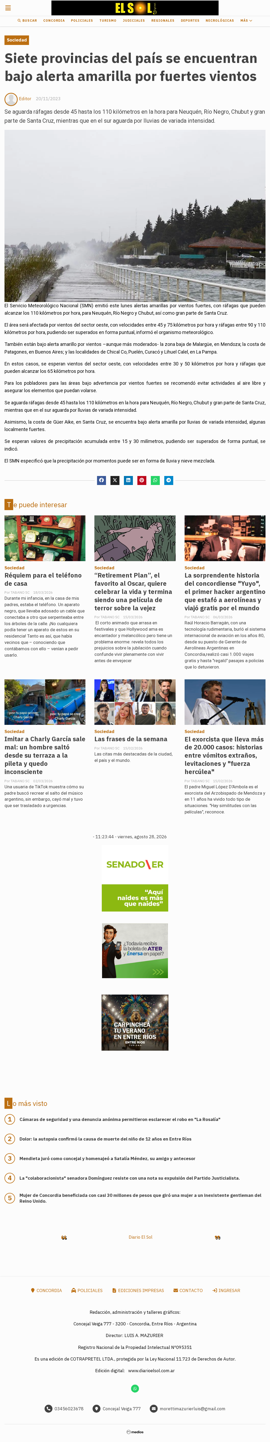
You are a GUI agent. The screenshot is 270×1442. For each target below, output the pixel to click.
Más (244, 20)
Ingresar (229, 1290)
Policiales (82, 20)
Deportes (190, 20)
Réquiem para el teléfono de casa (43, 579)
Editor (25, 99)
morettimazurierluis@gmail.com (192, 1409)
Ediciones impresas (140, 1290)
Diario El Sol (140, 1237)
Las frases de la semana (130, 739)
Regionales (163, 20)
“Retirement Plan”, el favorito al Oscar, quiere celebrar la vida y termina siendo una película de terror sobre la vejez (133, 591)
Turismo (108, 20)
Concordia (54, 20)
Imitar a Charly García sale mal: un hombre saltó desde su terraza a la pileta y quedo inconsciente (44, 755)
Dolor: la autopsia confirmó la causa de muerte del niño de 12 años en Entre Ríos (105, 1139)
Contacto (191, 1290)
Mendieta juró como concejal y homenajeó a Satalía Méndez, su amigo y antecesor (107, 1158)
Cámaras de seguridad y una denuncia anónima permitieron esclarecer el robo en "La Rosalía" (120, 1119)
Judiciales (134, 20)
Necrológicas (220, 20)
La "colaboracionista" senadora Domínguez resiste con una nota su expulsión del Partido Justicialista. (130, 1178)
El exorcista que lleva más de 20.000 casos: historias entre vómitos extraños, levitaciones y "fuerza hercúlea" (224, 755)
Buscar (29, 20)
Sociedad (17, 40)
